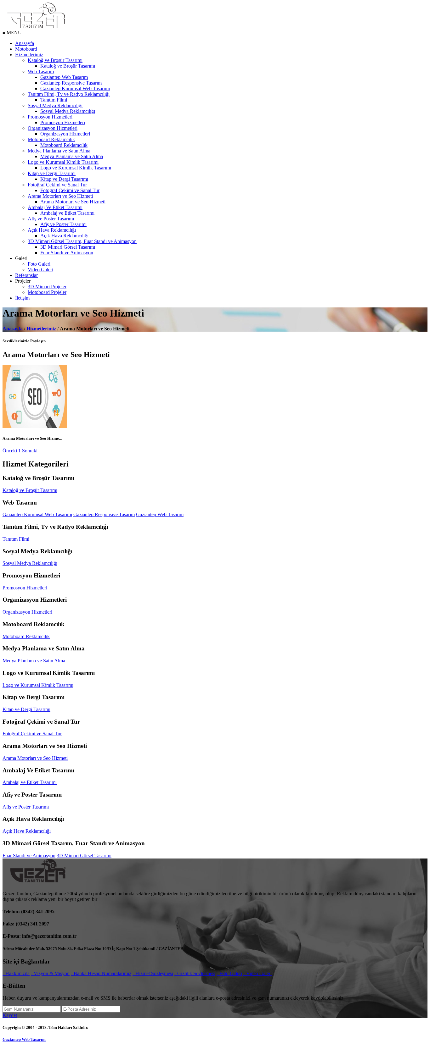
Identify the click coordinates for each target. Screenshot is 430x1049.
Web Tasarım (41, 71)
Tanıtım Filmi (53, 99)
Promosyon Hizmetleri (50, 116)
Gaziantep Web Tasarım (64, 77)
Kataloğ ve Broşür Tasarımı (55, 60)
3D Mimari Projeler (47, 286)
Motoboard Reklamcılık (51, 139)
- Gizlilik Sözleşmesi (194, 973)
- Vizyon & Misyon (50, 973)
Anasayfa (24, 43)
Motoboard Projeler (47, 292)
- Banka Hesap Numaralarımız (101, 973)
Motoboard (26, 49)
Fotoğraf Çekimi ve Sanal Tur (57, 184)
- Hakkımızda (16, 973)
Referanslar (26, 275)
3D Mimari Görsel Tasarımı (67, 247)
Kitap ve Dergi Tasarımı (52, 173)
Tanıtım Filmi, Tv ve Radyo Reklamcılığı (69, 94)
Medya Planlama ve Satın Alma (59, 150)
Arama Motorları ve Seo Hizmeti (60, 196)
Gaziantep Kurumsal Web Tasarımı (75, 88)
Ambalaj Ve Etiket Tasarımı (55, 207)
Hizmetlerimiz (29, 54)
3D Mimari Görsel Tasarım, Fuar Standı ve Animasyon (82, 241)
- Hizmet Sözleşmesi (153, 973)
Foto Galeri (39, 264)
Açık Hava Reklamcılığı (52, 230)
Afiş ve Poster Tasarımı (51, 218)
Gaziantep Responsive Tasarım (71, 83)
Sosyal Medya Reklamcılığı (55, 105)
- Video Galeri (257, 973)
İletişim (22, 298)
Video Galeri (40, 269)
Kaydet (10, 1015)
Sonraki (29, 450)
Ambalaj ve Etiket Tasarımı (67, 213)
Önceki (10, 450)
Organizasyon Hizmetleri (52, 128)
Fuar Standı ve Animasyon (66, 252)
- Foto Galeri (229, 973)
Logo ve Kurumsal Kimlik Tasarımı (63, 162)
